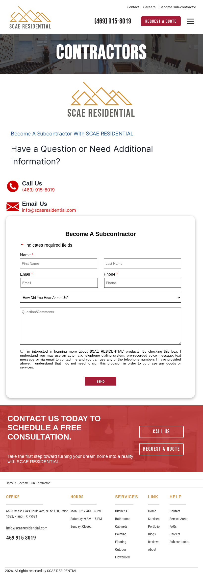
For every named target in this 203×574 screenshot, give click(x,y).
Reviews (153, 542)
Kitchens (121, 511)
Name (26, 255)
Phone (111, 274)
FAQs (173, 526)
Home (10, 483)
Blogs (152, 534)
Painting (121, 534)
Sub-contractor (179, 542)
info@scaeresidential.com (49, 210)
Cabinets (121, 526)
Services (153, 519)
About (152, 549)
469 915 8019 (21, 538)
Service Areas (179, 519)
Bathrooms (122, 519)
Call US (161, 431)
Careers (149, 7)
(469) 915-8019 (112, 21)
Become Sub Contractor (34, 483)
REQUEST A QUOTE (161, 21)
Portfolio (154, 526)
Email (26, 274)
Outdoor (120, 549)
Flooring (120, 542)
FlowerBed (122, 557)
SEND (103, 381)
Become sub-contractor (177, 7)
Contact (133, 7)
